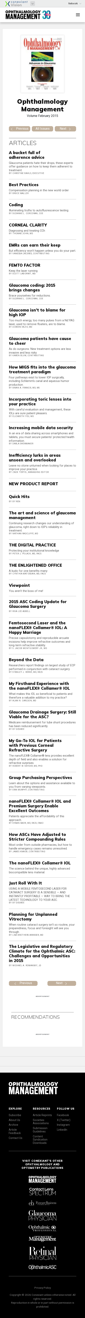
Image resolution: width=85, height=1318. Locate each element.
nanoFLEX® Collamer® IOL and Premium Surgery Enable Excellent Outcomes (40, 806)
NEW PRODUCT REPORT (33, 483)
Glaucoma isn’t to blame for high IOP (37, 312)
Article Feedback (15, 1131)
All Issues (43, 128)
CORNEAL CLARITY (28, 225)
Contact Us (15, 1138)
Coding (16, 204)
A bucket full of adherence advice (26, 155)
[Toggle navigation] (78, 15)
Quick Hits (19, 496)
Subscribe (15, 1115)
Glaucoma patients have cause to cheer (40, 341)
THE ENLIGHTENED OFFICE (35, 565)
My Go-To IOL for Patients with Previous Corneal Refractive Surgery (35, 745)
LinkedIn (62, 1129)
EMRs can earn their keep (34, 245)
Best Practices (24, 184)
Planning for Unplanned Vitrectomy (33, 916)
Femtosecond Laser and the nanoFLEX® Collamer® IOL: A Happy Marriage (38, 627)
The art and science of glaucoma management (42, 515)
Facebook (63, 1115)
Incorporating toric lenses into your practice (40, 401)
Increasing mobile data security (41, 427)
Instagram (63, 1124)
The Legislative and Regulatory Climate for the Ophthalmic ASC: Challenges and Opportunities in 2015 (42, 953)
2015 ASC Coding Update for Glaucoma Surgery (38, 604)
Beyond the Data (26, 659)
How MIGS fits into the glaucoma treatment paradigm (42, 369)
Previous (22, 128)
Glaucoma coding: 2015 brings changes (32, 287)
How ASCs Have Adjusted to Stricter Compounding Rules (37, 837)
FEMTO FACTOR (24, 265)
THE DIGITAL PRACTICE (32, 545)
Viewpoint (19, 585)
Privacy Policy (42, 1287)
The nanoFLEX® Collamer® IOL (40, 862)
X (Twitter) (63, 1120)
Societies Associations (41, 1121)
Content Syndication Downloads (40, 1140)
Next (63, 128)
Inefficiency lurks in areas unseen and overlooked (35, 457)
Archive (13, 1124)
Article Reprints (42, 1115)
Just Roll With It (25, 883)
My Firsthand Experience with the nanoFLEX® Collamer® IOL (39, 686)
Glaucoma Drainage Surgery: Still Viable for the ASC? (42, 714)
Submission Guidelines (40, 1130)
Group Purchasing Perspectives (40, 777)
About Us (14, 1120)
